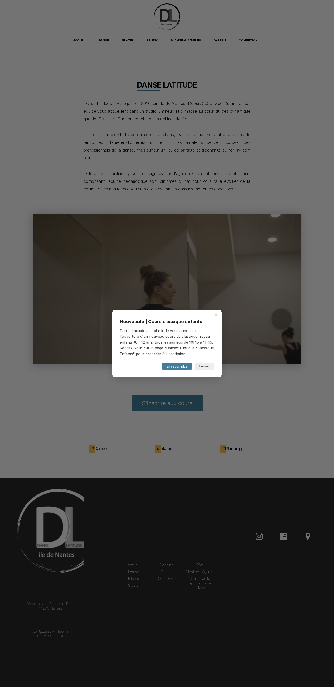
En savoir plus (177, 366)
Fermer (204, 366)
